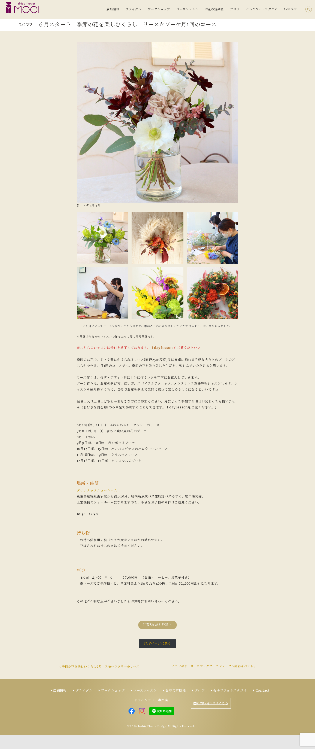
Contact (290, 9)
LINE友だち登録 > (157, 625)
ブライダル (133, 9)
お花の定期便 (214, 9)
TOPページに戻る (157, 643)
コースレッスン (187, 9)
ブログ (235, 9)
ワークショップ (159, 9)
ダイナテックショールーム (97, 490)
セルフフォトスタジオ (262, 9)
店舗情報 (112, 9)
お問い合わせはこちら (212, 703)
